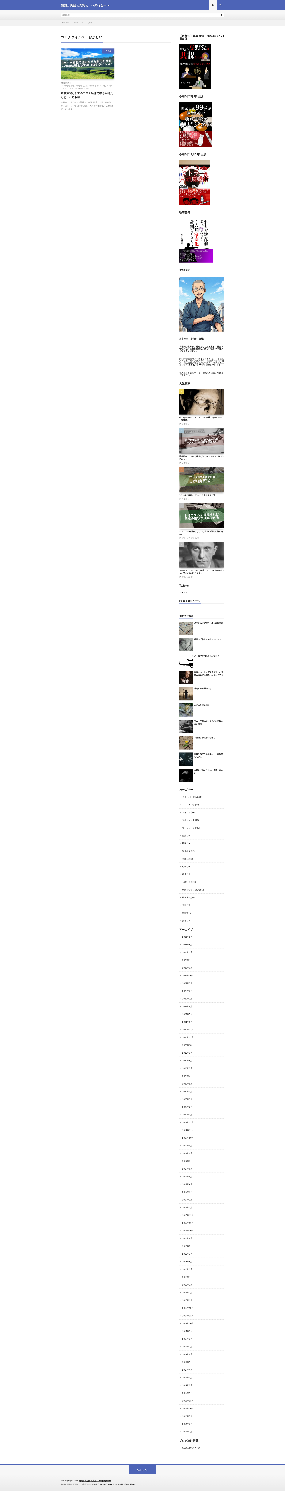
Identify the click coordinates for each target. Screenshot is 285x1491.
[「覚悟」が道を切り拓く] (186, 743)
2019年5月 (187, 1176)
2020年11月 (188, 1037)
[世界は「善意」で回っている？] (186, 644)
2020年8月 (187, 1060)
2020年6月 (187, 1076)
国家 (184, 843)
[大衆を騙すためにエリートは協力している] (186, 759)
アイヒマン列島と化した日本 (206, 656)
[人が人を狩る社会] (186, 710)
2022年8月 (187, 991)
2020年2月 (187, 1107)
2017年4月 (187, 1369)
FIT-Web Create (104, 1484)
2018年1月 (187, 1300)
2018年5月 (187, 1269)
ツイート (183, 592)
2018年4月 (187, 1277)
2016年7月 (187, 1431)
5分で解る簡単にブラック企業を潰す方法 (197, 495)
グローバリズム (188, 538)
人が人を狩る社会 (202, 705)
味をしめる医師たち (203, 688)
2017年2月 (187, 1385)
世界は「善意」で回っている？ (207, 639)
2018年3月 (187, 1284)
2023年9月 (187, 967)
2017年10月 (188, 1323)
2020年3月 (187, 1099)
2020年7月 (187, 1068)
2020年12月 (188, 1029)
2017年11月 (188, 1315)
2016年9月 (187, 1416)
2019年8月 (187, 1153)
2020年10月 (188, 1045)
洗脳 (184, 905)
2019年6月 (187, 1168)
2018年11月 (188, 1223)
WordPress (131, 1484)
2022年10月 (188, 975)
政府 (197, 538)
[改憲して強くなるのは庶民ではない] (186, 775)
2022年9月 (187, 983)
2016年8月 (187, 1424)
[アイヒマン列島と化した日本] (186, 661)
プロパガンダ (187, 577)
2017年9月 (187, 1331)
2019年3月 (187, 1192)
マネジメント (188, 820)
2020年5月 (187, 1083)
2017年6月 (187, 1354)
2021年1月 (187, 1022)
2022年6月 (187, 1006)
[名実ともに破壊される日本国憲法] (186, 628)
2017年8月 (187, 1339)
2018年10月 (188, 1230)
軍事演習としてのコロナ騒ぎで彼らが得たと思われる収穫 (87, 95)
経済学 (185, 913)
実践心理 (186, 858)
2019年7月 (187, 1161)
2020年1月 (187, 1114)
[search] (222, 15)
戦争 (109, 51)
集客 (184, 920)
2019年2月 (187, 1199)
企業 (184, 835)
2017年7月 (187, 1346)
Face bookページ (190, 600)
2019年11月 (188, 1130)
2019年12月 (188, 1122)
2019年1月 (187, 1207)
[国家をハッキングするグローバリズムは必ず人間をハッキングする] (186, 677)
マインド (186, 812)
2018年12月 (188, 1215)
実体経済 (186, 851)
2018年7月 (187, 1254)
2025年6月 (187, 944)
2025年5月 (187, 952)
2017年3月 (187, 1377)
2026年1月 (187, 937)
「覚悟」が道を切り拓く (204, 737)
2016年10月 (188, 1408)
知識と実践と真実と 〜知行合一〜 (95, 1480)
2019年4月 (187, 1184)
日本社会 (185, 424)
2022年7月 (187, 998)
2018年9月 (187, 1238)
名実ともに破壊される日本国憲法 (208, 623)
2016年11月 (188, 1400)
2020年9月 (187, 1052)
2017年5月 (187, 1362)
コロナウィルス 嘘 (97, 86)
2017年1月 (187, 1393)
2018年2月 (187, 1292)
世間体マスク (83, 88)
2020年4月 (187, 1091)
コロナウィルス (81, 86)
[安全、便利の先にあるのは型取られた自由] (186, 726)
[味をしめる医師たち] (186, 693)
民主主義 (186, 897)
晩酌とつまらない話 (191, 889)
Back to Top (142, 1470)
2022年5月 (187, 1014)
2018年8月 (187, 1246)
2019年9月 (187, 1145)
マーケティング (189, 828)
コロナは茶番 (68, 86)
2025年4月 (187, 960)
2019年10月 (188, 1138)
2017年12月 (188, 1308)
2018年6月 (187, 1261)
